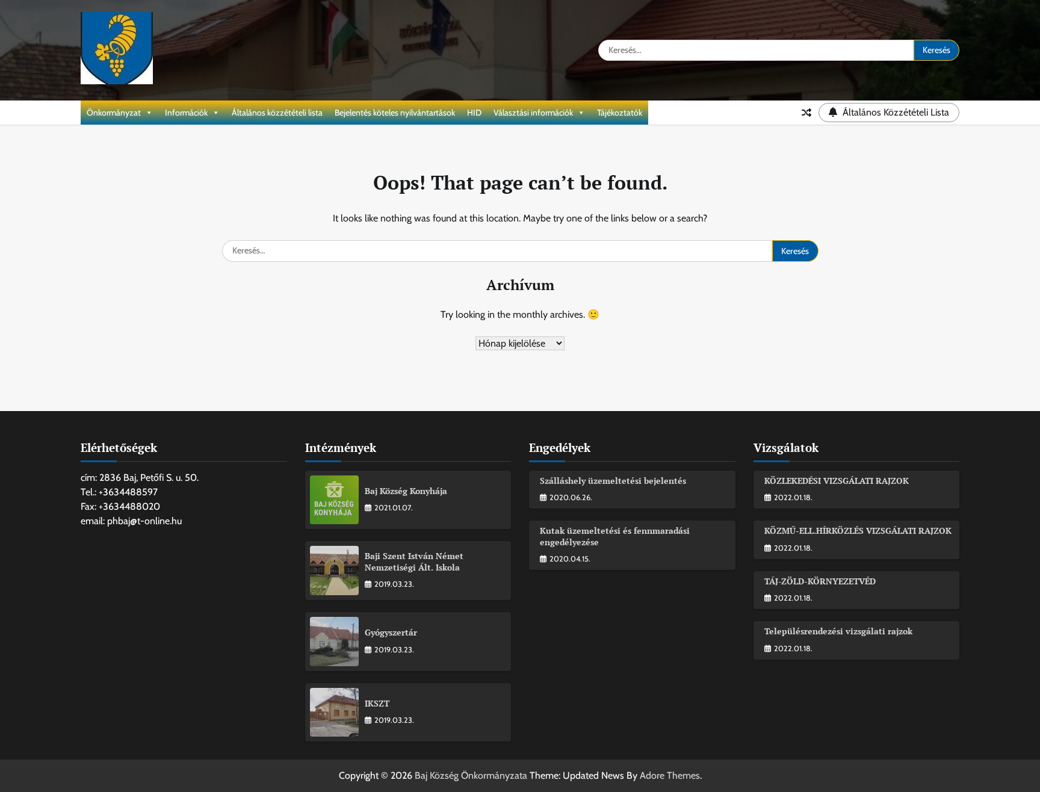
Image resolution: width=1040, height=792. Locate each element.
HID (474, 112)
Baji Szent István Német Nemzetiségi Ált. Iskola (414, 561)
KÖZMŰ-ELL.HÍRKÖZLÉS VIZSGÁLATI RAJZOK (858, 530)
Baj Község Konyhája (406, 491)
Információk (186, 112)
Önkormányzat (114, 112)
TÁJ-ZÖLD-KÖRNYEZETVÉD (820, 581)
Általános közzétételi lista (277, 112)
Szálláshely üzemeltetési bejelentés (613, 480)
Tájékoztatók (619, 112)
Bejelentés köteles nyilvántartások (395, 112)
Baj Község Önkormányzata (471, 775)
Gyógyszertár (391, 632)
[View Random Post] (806, 113)
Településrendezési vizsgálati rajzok (838, 631)
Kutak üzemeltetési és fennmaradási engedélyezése (615, 536)
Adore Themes (670, 775)
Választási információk (533, 112)
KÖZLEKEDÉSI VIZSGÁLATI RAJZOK (836, 480)
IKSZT (377, 703)
